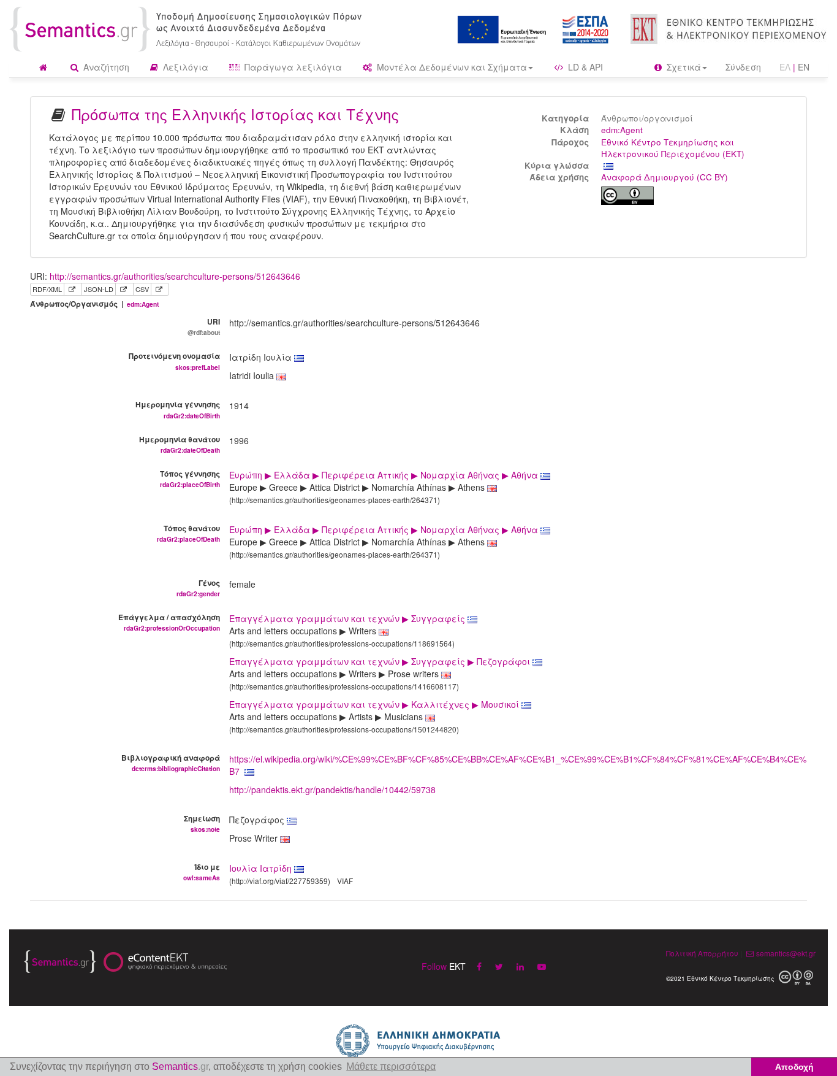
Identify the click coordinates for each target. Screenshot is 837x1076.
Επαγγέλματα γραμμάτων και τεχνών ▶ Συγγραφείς (348, 618)
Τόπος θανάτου (188, 533)
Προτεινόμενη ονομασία (174, 360)
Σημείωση (201, 823)
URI (203, 326)
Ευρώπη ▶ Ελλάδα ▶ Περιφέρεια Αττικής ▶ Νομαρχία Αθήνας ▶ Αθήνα (384, 475)
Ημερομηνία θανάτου (179, 444)
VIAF (345, 880)
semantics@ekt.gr (786, 953)
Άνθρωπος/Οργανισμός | (94, 304)
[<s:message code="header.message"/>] (187, 27)
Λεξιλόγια (184, 67)
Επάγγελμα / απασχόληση (168, 622)
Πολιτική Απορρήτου (702, 953)
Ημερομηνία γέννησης (177, 409)
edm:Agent (622, 130)
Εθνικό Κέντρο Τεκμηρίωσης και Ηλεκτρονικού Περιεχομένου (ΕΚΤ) (672, 147)
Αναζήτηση (105, 67)
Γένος (197, 587)
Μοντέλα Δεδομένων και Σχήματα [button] (450, 67)
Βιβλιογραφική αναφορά (170, 762)
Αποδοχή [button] (794, 1067)
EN (803, 67)
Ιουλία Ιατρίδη (260, 868)
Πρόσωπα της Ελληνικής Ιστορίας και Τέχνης (235, 114)
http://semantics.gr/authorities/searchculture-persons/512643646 (175, 276)
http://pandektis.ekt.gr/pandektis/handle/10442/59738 (332, 789)
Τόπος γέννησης (189, 478)
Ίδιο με (201, 871)
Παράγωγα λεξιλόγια (292, 67)
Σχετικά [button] (682, 67)
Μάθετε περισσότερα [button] (391, 1066)
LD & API (584, 67)
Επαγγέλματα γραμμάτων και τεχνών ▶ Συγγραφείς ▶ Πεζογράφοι (380, 661)
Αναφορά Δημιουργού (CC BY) (664, 177)
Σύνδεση (743, 67)
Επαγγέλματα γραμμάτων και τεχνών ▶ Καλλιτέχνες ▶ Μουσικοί (375, 704)
